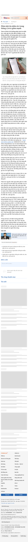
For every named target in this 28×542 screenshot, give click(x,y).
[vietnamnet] (6, 18)
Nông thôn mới (18, 477)
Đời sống (3, 464)
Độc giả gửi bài (14, 536)
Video (16, 485)
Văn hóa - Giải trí (19, 464)
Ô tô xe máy (3, 469)
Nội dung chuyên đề (19, 480)
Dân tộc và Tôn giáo (5, 458)
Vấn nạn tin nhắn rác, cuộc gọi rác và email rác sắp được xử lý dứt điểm (19, 236)
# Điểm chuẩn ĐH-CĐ (15, 17)
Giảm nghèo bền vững (6, 477)
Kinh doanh (17, 456)
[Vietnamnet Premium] (4, 453)
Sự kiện (20, 494)
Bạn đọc (16, 472)
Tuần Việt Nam (4, 475)
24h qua (3, 491)
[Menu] (2, 18)
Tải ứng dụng (5, 536)
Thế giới (17, 461)
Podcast (16, 488)
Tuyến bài (7, 494)
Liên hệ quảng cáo (6, 522)
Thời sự (3, 456)
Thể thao (17, 458)
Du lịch (16, 469)
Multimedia (4, 488)
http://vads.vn (8, 530)
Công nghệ (5, 21)
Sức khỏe (3, 466)
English (3, 483)
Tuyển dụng (23, 536)
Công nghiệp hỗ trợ (19, 475)
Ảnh (2, 485)
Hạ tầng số (13, 21)
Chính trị (17, 453)
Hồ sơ (16, 483)
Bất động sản (4, 472)
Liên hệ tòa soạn (5, 506)
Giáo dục (3, 461)
